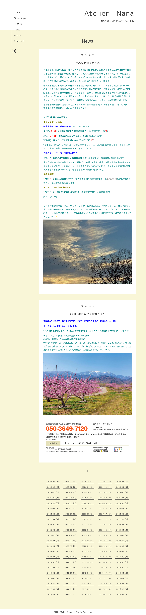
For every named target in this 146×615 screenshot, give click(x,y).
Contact (19, 41)
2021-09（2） (71, 535)
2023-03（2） (71, 519)
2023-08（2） (88, 514)
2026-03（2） (53, 487)
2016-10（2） (71, 594)
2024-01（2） (88, 508)
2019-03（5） (122, 562)
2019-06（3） (88, 562)
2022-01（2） (88, 530)
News (17, 29)
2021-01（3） (105, 541)
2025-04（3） (71, 498)
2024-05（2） (122, 503)
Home (17, 12)
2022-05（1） (105, 524)
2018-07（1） (71, 573)
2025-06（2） (122, 492)
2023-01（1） (88, 519)
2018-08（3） (53, 573)
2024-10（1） (88, 503)
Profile (18, 23)
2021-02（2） (88, 541)
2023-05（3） (122, 514)
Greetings (20, 18)
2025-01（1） (122, 498)
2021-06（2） (105, 535)
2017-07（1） (105, 583)
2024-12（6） (53, 503)
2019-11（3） (88, 557)
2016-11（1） (53, 594)
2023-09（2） (71, 514)
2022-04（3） (122, 524)
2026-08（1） (53, 481)
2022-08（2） (71, 524)
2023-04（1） (53, 519)
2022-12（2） (105, 519)
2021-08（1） (88, 535)
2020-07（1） (122, 546)
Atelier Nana (109, 13)
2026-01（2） (88, 487)
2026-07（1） (71, 481)
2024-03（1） (53, 508)
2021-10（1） (53, 535)
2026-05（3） (105, 481)
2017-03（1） (88, 589)
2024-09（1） (105, 503)
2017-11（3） (122, 578)
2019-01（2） (53, 567)
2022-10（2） (122, 519)
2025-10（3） (53, 492)
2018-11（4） (88, 567)
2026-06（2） (88, 481)
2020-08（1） (105, 546)
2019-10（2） (105, 557)
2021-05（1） (122, 535)
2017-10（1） (53, 583)
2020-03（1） (105, 551)
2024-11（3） (71, 503)
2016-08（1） (105, 594)
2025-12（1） (105, 487)
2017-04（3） (71, 589)
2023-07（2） (105, 514)
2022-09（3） (53, 524)
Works (18, 35)
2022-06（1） (88, 524)
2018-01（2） (88, 578)
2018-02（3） (71, 578)
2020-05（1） (71, 551)
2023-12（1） (105, 508)
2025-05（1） (53, 498)
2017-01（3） (105, 589)
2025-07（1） (105, 492)
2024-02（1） (71, 508)
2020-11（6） (53, 546)
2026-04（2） (122, 481)
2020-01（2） (53, 557)
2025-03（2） (88, 498)
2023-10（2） (53, 514)
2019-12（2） (71, 557)
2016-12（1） (122, 589)
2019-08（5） (53, 562)
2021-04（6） (53, 541)
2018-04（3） (122, 573)
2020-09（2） (88, 546)
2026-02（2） (71, 487)
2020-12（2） (122, 541)
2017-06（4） (122, 583)
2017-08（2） (88, 583)
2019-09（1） (122, 557)
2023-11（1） (122, 508)
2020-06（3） (53, 551)
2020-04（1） (88, 551)
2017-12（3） (105, 578)
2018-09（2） (122, 567)
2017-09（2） (71, 583)
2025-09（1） (71, 492)
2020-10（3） (71, 546)
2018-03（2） (53, 578)
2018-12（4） (71, 567)
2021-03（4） (71, 541)
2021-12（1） (105, 530)
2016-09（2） (88, 594)
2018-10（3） (105, 567)
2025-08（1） (88, 492)
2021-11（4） (122, 530)
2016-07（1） (122, 594)
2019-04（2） (105, 562)
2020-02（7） (122, 551)
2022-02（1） (71, 530)
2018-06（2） (88, 573)
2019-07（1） (71, 562)
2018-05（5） (105, 573)
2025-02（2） (105, 498)
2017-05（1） (53, 589)
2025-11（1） (122, 487)
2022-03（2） (53, 530)
